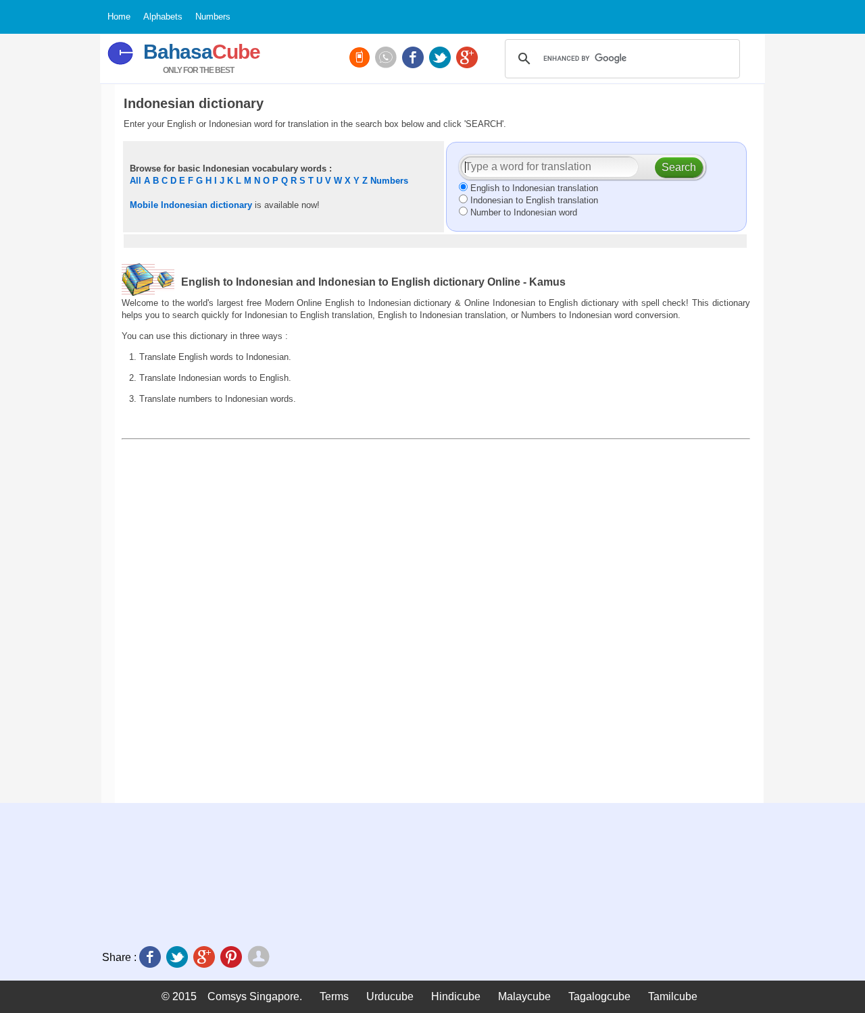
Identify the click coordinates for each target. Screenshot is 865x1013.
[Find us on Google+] (468, 59)
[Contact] (387, 59)
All (135, 181)
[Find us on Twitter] (441, 59)
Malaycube (524, 996)
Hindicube (455, 996)
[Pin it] (232, 958)
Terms (334, 996)
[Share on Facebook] (151, 958)
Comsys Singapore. (254, 996)
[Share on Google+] (205, 958)
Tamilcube (672, 996)
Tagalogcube (599, 996)
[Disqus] (436, 620)
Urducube (390, 996)
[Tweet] (178, 958)
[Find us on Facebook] (414, 59)
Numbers (389, 181)
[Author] (259, 957)
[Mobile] (360, 58)
